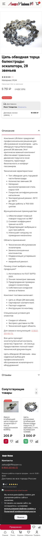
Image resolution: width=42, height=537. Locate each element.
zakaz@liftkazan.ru (12, 464)
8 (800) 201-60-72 (10, 467)
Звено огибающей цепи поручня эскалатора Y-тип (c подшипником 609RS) (11, 423)
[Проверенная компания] (21, 490)
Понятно (20, 517)
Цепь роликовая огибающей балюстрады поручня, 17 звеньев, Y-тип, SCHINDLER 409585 (30, 424)
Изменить (22, 107)
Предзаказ (15, 527)
